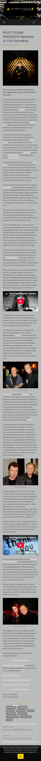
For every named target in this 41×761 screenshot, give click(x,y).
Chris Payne (7, 394)
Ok (20, 756)
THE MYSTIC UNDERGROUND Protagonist (18, 728)
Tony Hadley (7, 187)
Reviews (15, 705)
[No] (38, 753)
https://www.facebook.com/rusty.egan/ (17, 680)
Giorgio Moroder (12, 258)
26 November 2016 (11, 45)
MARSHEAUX (13, 158)
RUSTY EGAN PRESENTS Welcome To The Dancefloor (18, 37)
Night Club (21, 710)
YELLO (29, 420)
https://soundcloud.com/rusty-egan (15, 685)
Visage (9, 720)
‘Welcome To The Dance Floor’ (13, 665)
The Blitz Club (26, 717)
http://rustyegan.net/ (10, 675)
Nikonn (31, 710)
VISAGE (22, 110)
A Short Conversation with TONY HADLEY (17, 737)
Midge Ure (25, 394)
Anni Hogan (11, 707)
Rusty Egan (22, 713)
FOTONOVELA (13, 155)
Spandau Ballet (12, 717)
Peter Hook (11, 713)
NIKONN (26, 153)
